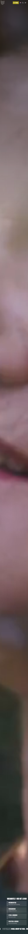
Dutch (20, 3)
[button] (25, 2)
